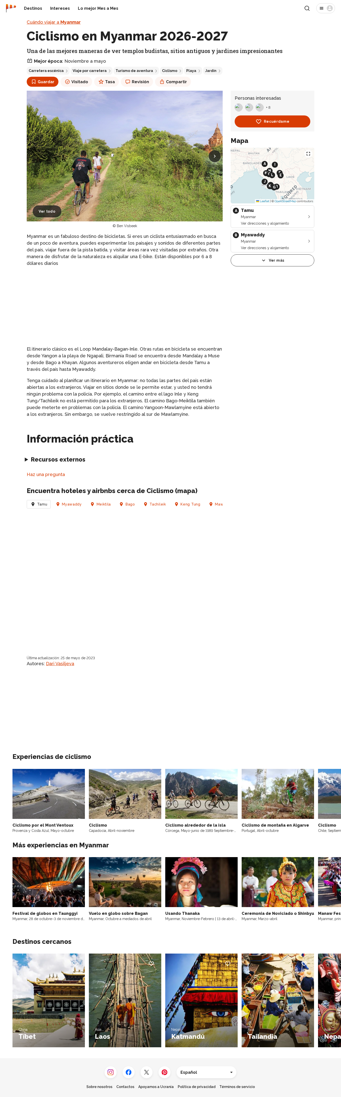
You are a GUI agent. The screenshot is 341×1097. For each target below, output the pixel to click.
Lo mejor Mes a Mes (98, 8)
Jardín (210, 71)
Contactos (125, 1087)
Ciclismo (169, 71)
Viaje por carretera (90, 71)
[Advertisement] (125, 306)
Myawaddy (72, 504)
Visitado (79, 81)
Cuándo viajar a (54, 22)
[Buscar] (307, 8)
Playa (191, 71)
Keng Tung (190, 504)
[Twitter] (147, 1072)
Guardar (46, 81)
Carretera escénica (46, 71)
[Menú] (325, 8)
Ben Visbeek (127, 226)
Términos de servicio (237, 1087)
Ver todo (47, 211)
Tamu (42, 504)
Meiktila (104, 504)
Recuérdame (277, 121)
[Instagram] (111, 1072)
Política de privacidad (196, 1087)
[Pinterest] (164, 1072)
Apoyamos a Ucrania (156, 1087)
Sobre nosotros (99, 1087)
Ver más (276, 260)
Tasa (110, 81)
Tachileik (158, 504)
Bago (130, 504)
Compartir (176, 81)
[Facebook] (129, 1072)
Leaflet (264, 201)
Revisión (140, 81)
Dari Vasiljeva (60, 663)
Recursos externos (58, 459)
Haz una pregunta (46, 474)
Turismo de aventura (134, 71)
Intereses (60, 8)
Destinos (33, 8)
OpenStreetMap (285, 201)
